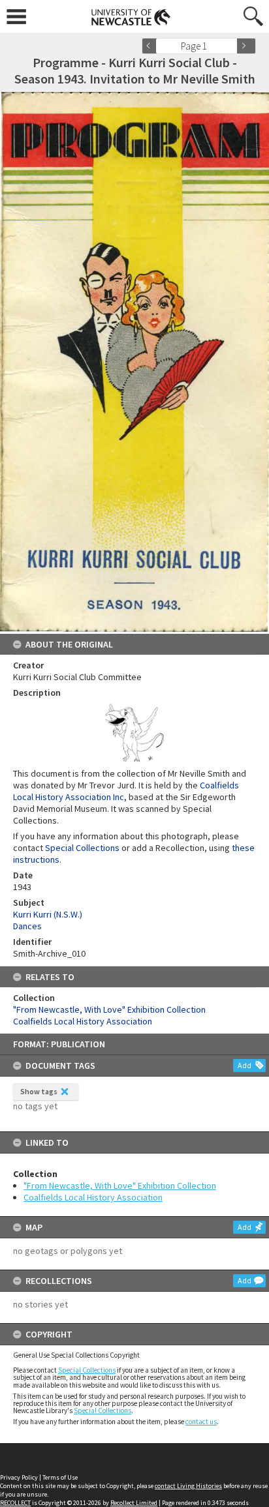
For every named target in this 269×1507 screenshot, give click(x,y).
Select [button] (231, 45)
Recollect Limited (133, 1503)
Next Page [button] (246, 45)
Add (244, 1065)
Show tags (38, 1091)
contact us (201, 1421)
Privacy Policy (19, 1477)
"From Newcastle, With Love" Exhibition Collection (120, 1185)
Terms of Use (60, 1477)
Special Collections (87, 1370)
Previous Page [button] (151, 45)
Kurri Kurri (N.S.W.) (47, 914)
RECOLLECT (15, 1503)
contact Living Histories (188, 1486)
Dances (27, 926)
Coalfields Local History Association (93, 1197)
